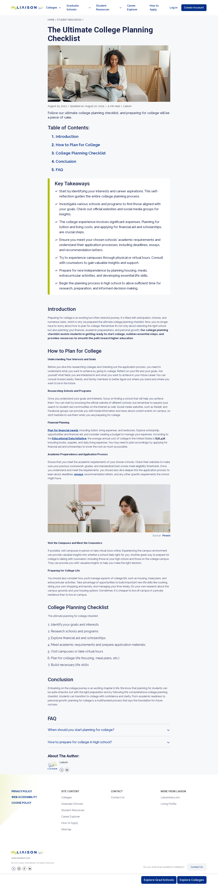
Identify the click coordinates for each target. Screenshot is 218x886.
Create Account (194, 7)
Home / (52, 20)
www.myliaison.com (20, 858)
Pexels (166, 535)
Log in (173, 7)
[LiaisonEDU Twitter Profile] (13, 869)
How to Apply (154, 7)
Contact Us (118, 797)
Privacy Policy (21, 791)
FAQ (59, 169)
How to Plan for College (78, 144)
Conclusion (66, 161)
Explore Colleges (192, 880)
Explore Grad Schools (159, 880)
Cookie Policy (21, 802)
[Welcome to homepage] (27, 852)
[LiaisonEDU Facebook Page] (24, 869)
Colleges (51, 7)
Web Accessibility (24, 797)
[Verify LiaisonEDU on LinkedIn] (30, 869)
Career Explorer (132, 7)
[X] (62, 770)
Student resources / (70, 20)
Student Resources (102, 7)
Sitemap (66, 829)
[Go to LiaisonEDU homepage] (27, 8)
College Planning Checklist (81, 153)
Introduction (67, 136)
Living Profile (169, 803)
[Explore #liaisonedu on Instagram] (19, 869)
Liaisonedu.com (170, 797)
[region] (109, 395)
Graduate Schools (73, 7)
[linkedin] (67, 770)
